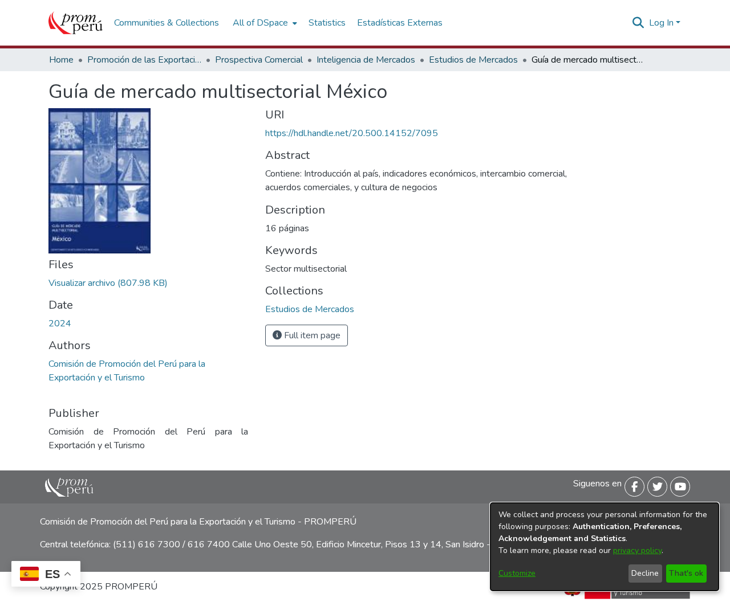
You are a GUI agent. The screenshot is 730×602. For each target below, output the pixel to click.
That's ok (686, 573)
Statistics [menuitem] (327, 23)
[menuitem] (263, 23)
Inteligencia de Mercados (366, 60)
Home (61, 60)
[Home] (75, 22)
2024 (59, 323)
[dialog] (604, 547)
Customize (517, 573)
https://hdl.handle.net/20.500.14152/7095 (351, 133)
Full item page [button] (311, 335)
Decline (645, 573)
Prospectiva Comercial (259, 60)
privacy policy (637, 550)
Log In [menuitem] (661, 23)
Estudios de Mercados (473, 60)
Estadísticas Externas (400, 23)
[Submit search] (638, 23)
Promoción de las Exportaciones (144, 60)
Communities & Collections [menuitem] (166, 23)
